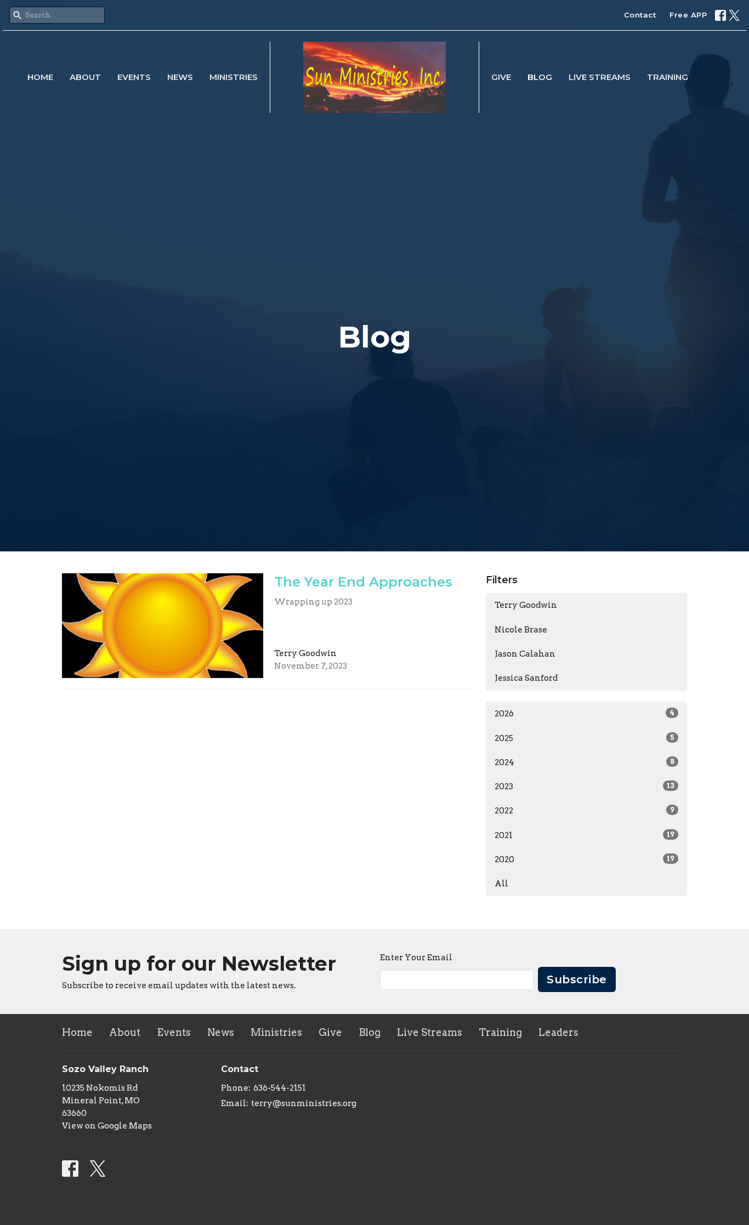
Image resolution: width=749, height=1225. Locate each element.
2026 (584, 714)
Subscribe (577, 979)
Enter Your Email (416, 957)
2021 (584, 835)
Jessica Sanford (526, 678)
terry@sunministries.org (303, 1103)
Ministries (233, 77)
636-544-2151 (279, 1088)
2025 (584, 738)
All (501, 883)
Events (134, 77)
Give (501, 77)
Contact (640, 14)
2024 (584, 762)
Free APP (688, 14)
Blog (539, 77)
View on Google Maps (107, 1126)
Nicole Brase (521, 630)
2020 (584, 859)
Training (667, 77)
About (85, 77)
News (180, 77)
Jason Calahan (525, 654)
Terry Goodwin (526, 605)
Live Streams (600, 77)
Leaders (558, 1032)
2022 (584, 811)
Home (40, 77)
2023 (584, 786)
